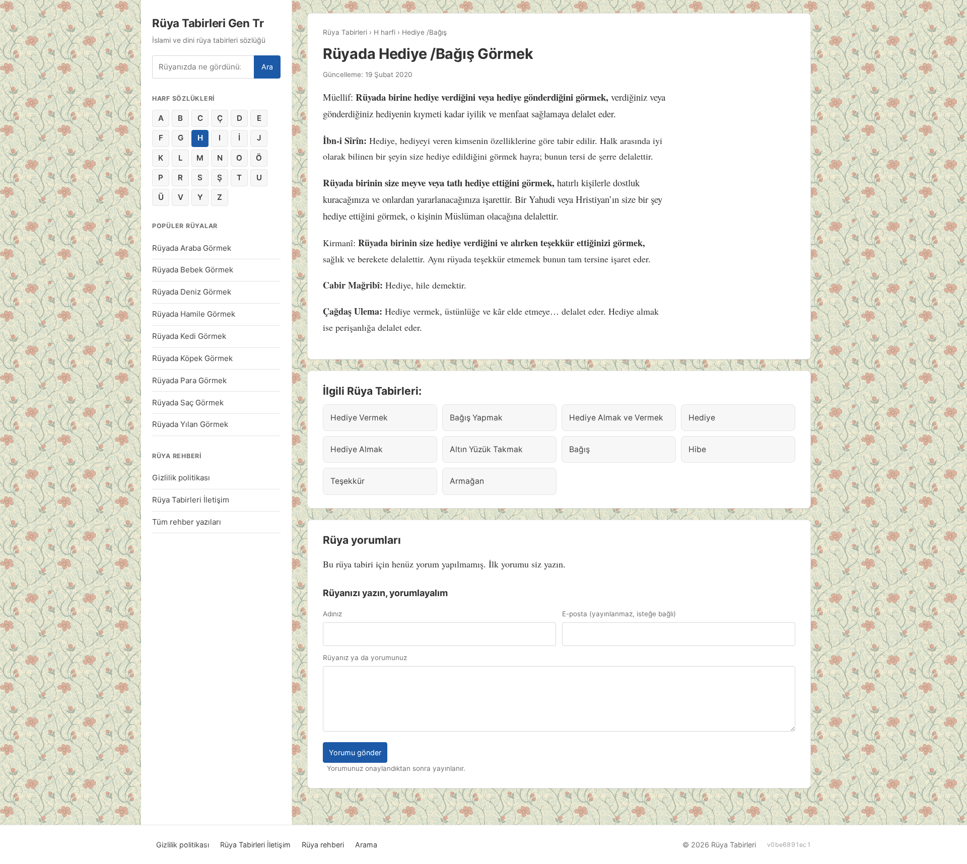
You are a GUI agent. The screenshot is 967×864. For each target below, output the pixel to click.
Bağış (579, 449)
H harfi (384, 32)
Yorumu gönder (355, 752)
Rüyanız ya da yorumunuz (365, 658)
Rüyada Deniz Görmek (191, 292)
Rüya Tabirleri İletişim (190, 500)
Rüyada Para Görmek (189, 380)
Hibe (697, 449)
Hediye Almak (356, 449)
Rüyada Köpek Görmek (192, 358)
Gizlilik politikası (181, 477)
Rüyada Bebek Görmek (192, 269)
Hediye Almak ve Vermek (616, 417)
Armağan (467, 481)
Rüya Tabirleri (345, 32)
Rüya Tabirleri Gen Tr (207, 23)
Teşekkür (347, 481)
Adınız (332, 614)
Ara (267, 66)
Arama (366, 844)
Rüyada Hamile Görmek (193, 314)
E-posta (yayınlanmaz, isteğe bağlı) (619, 614)
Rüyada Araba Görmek (191, 248)
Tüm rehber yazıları (186, 522)
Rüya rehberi (323, 844)
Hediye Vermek (359, 417)
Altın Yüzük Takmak (486, 449)
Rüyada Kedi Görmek (189, 336)
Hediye (701, 417)
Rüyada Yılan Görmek (190, 424)
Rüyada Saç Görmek (188, 402)
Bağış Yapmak (476, 417)
